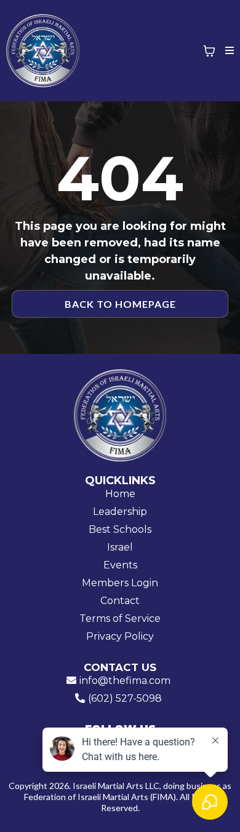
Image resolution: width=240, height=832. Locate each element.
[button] (228, 51)
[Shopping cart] (209, 51)
